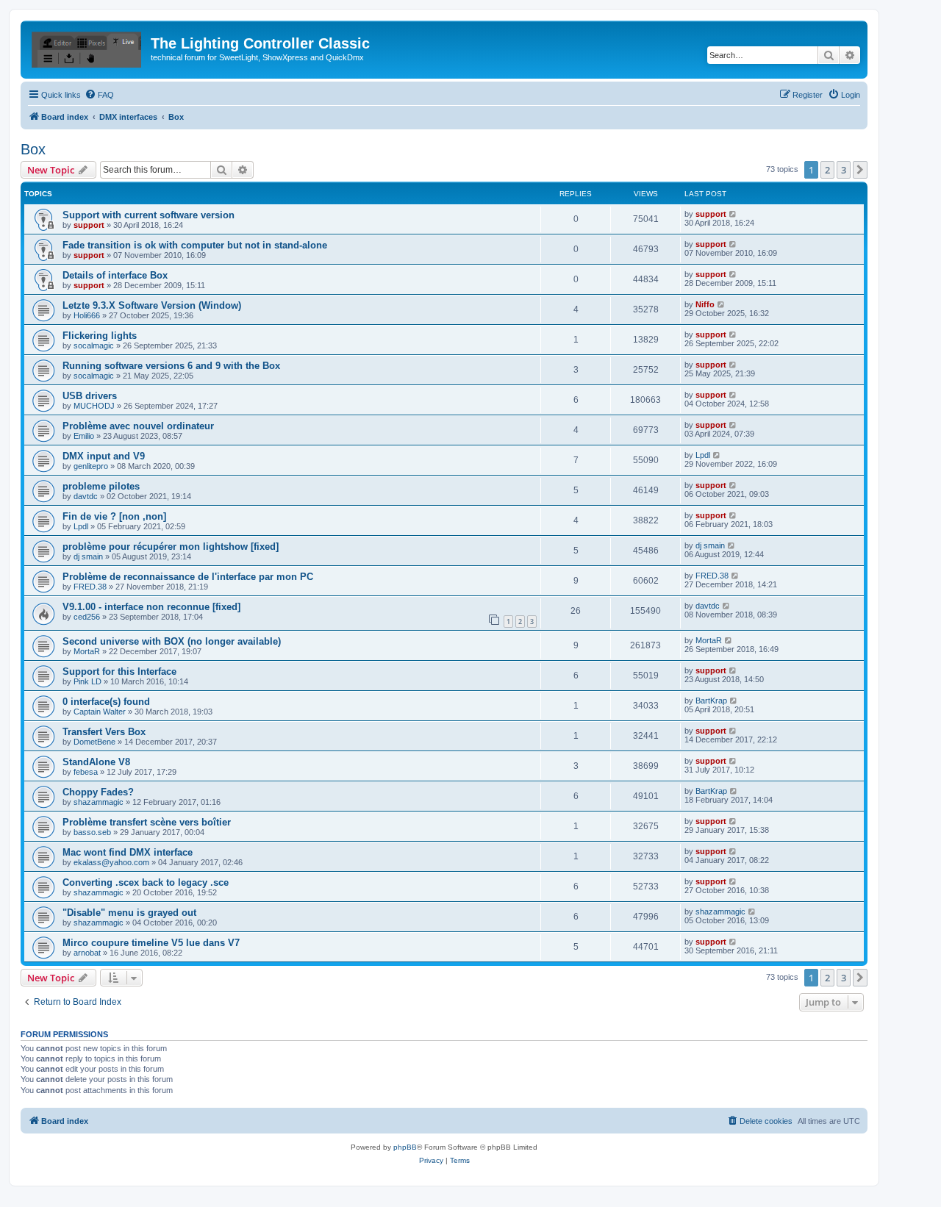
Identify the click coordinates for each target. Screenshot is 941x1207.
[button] (860, 170)
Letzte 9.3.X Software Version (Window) (151, 305)
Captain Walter (100, 711)
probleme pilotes (101, 486)
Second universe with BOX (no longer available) (171, 641)
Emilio (84, 435)
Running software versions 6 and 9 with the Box (171, 365)
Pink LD (87, 681)
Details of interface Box (115, 275)
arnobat (87, 952)
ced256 (87, 616)
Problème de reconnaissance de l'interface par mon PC (187, 576)
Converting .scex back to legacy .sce (145, 882)
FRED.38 (90, 586)
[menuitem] (99, 95)
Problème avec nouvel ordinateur (138, 425)
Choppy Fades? (98, 792)
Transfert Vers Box (104, 731)
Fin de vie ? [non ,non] (114, 516)
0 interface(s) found (106, 701)
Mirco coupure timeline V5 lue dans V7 (151, 942)
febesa (86, 771)
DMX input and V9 (103, 456)
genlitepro (91, 466)
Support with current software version (148, 215)
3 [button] (843, 169)
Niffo (705, 304)
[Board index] (87, 47)
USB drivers (89, 395)
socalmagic (94, 345)
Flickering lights (99, 335)
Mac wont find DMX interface (127, 852)
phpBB (405, 1147)
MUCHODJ (94, 405)
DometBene (94, 741)
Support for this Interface (119, 671)
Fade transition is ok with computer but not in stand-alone (194, 245)
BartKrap (711, 700)
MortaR (87, 651)
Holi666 (87, 315)
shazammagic (99, 802)
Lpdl (702, 455)
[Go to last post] (733, 213)
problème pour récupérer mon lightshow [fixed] (170, 546)
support (89, 225)
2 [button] (827, 169)
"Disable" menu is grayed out (129, 912)
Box (33, 149)
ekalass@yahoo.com (111, 862)
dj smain (88, 556)
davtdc (86, 496)
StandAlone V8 (96, 761)
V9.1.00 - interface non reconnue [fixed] (151, 606)
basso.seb (92, 832)
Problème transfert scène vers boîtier (146, 822)
